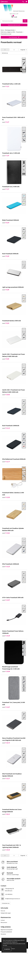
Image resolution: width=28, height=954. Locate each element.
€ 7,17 (5, 189)
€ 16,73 (6, 743)
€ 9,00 (5, 290)
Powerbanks (19, 32)
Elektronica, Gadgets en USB (8, 32)
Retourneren (4, 922)
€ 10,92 (6, 394)
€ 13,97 (6, 600)
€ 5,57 (5, 122)
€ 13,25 (6, 566)
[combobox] (12, 20)
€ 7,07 (5, 155)
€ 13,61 (6, 533)
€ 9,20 (5, 256)
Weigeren (13, 948)
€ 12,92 (6, 497)
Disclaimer (3, 934)
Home (2, 30)
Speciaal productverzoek (14, 25)
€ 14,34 (6, 636)
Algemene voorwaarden (6, 929)
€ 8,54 (5, 222)
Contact (3, 920)
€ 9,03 (5, 323)
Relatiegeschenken (10, 30)
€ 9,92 (5, 359)
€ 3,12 (5, 86)
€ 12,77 (6, 461)
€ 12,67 (6, 707)
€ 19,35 (6, 850)
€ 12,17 (6, 778)
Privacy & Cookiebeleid (6, 932)
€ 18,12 (6, 814)
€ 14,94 (6, 671)
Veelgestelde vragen (6, 913)
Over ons (3, 910)
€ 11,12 (6, 428)
